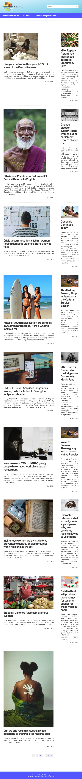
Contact (51, 776)
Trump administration (10, 16)
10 (48, 755)
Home (30, 776)
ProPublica (27, 16)
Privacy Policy (43, 776)
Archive (35, 776)
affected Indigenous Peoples (46, 16)
